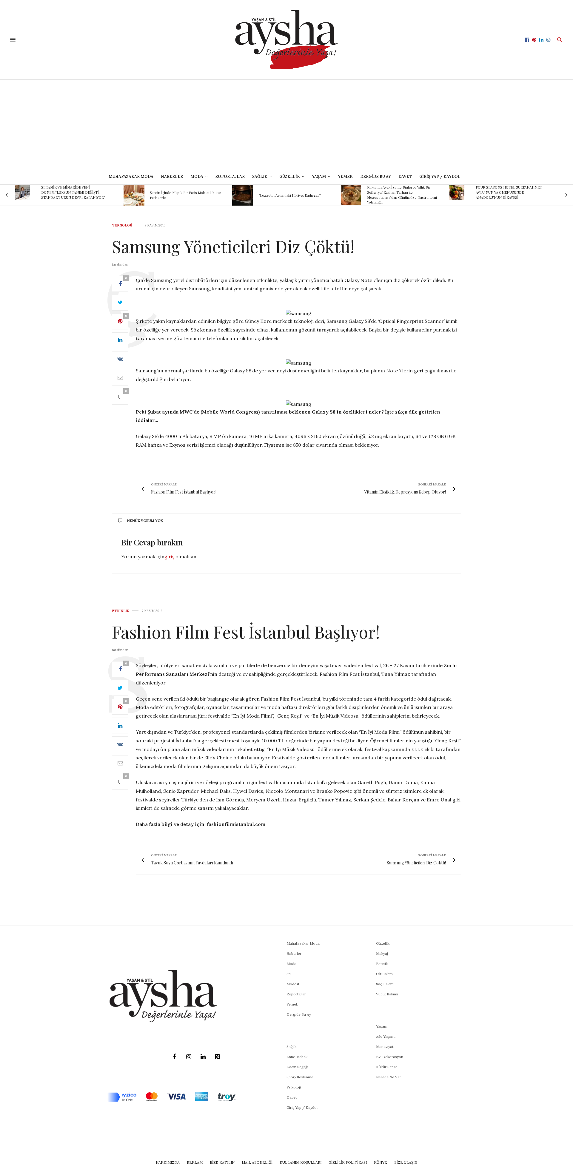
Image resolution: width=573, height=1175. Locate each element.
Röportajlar (230, 176)
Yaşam (381, 1026)
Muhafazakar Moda (131, 176)
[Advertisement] (286, 124)
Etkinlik (120, 611)
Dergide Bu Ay (375, 176)
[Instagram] (189, 1057)
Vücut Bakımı (387, 994)
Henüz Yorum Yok (145, 520)
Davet (291, 1097)
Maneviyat (384, 1046)
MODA (196, 176)
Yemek (345, 176)
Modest (292, 984)
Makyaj (382, 953)
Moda (291, 963)
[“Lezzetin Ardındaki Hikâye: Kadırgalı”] (242, 195)
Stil (289, 974)
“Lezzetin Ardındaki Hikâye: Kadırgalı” (289, 195)
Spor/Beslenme (299, 1077)
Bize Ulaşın (405, 1162)
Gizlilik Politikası (348, 1162)
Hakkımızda (168, 1162)
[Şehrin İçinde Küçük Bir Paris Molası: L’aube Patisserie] (134, 195)
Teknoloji (122, 225)
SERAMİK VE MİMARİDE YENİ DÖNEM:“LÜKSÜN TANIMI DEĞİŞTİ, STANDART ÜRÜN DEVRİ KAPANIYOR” (73, 192)
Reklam (195, 1162)
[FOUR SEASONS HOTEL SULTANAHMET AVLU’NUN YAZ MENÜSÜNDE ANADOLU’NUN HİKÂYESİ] (456, 192)
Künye (380, 1162)
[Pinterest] (217, 1057)
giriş (169, 556)
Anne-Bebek (296, 1056)
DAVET (405, 176)
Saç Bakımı (385, 984)
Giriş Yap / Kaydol (439, 176)
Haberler (172, 176)
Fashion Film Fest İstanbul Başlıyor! (246, 631)
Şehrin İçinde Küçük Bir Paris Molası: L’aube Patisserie (185, 195)
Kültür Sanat (386, 1067)
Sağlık (291, 1046)
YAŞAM (319, 176)
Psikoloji (293, 1087)
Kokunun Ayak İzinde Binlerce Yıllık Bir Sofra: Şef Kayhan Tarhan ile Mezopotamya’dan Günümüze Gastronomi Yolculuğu (402, 194)
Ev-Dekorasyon (389, 1056)
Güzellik (382, 943)
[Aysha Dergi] (286, 39)
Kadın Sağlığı (297, 1067)
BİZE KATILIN (222, 1162)
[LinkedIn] (203, 1057)
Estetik (382, 963)
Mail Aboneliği (257, 1162)
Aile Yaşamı (385, 1036)
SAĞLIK (259, 176)
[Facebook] (174, 1057)
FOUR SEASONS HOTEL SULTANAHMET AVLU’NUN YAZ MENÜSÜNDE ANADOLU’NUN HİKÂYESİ (509, 192)
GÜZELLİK (289, 176)
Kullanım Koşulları (300, 1162)
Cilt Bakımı (385, 974)
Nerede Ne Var (388, 1077)
